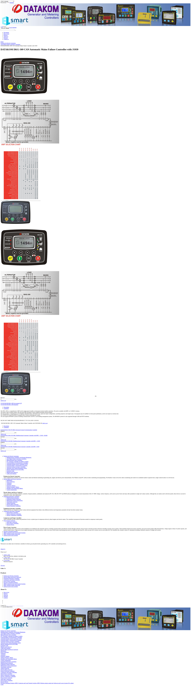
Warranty (6, 38)
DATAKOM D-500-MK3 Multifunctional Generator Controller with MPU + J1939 (20, 441)
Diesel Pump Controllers (12, 512)
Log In (10, 27)
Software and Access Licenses (11, 535)
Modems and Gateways (12, 472)
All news (3, 565)
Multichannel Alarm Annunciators (15, 500)
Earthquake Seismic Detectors (14, 499)
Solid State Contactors (12, 522)
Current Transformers (12, 489)
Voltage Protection (11, 503)
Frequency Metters (11, 485)
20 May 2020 (7, 555)
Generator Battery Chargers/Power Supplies (17, 465)
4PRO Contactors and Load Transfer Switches (14, 532)
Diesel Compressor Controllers (14, 514)
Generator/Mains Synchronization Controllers (17, 463)
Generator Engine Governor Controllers (16, 467)
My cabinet (71, 683)
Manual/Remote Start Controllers (14, 460)
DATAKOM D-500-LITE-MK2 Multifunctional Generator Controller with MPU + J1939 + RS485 (24, 435)
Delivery (6, 35)
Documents (6, 32)
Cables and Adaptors (12, 473)
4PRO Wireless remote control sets (12, 534)
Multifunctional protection (13, 497)
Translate (12, 2)
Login (2, 684)
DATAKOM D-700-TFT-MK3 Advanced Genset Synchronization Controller (19, 430)
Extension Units (10, 471)
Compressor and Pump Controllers (12, 511)
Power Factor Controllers (13, 523)
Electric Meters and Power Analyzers (12, 479)
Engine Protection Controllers (14, 506)
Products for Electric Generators (11, 456)
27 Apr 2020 (7, 560)
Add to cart (3, 434)
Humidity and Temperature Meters (15, 488)
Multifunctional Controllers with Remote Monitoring (19, 457)
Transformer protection (12, 501)
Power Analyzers (11, 481)
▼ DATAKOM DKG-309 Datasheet (9, 404)
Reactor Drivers (10, 524)
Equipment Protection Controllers (12, 496)
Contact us (6, 39)
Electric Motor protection (13, 504)
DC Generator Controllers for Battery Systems (18, 461)
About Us (6, 36)
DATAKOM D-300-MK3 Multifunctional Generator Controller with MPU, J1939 (20, 446)
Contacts (6, 597)
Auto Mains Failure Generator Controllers (17, 458)
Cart (2, 26)
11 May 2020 (7, 557)
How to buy (6, 33)
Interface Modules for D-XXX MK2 (15, 469)
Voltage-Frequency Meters (13, 487)
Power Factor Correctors (9, 520)
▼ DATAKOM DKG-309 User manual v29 (11, 403)
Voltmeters (9, 483)
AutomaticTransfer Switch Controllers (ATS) (17, 464)
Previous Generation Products (11, 531)
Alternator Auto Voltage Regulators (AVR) (17, 468)
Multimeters (9, 480)
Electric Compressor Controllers (14, 515)
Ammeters (9, 484)
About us (6, 595)
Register (14, 27)
